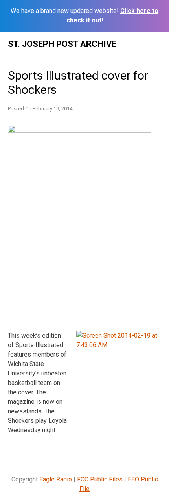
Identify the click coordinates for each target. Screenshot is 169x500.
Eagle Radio (55, 479)
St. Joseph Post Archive (62, 44)
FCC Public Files (100, 479)
